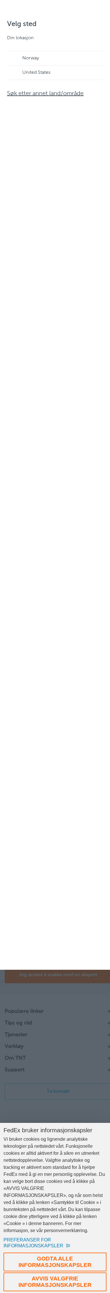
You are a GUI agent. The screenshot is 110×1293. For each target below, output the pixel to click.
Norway (30, 58)
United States (36, 72)
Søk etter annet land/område (45, 94)
